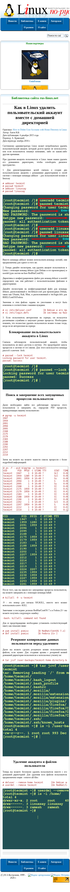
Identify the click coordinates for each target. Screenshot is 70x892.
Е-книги (42, 21)
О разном (28, 27)
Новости (12, 21)
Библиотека (27, 21)
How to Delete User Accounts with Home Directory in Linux (40, 129)
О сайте (42, 27)
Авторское (56, 21)
